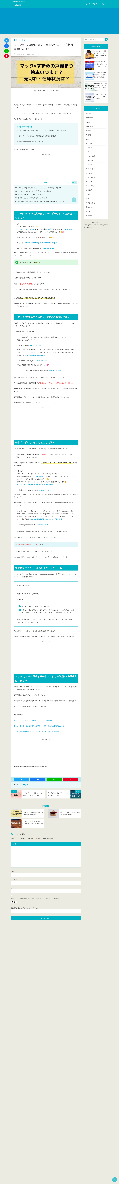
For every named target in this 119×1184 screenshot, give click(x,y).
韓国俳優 (89, 215)
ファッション (90, 177)
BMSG (88, 122)
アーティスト (90, 148)
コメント (16, 844)
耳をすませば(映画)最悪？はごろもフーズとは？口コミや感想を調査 (36, 731)
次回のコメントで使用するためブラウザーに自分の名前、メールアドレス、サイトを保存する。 (35, 898)
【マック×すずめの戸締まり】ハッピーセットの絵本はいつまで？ (40, 188)
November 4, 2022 (49, 248)
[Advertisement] (59, 21)
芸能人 (88, 211)
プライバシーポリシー (99, 4)
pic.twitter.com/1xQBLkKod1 (36, 355)
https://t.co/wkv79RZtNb (25, 484)
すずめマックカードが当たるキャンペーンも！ (33, 198)
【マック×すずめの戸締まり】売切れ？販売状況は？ (35, 191)
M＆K (18, 4)
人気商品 (89, 190)
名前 (13, 872)
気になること (90, 203)
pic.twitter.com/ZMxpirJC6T (51, 243)
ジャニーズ (89, 165)
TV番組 (88, 135)
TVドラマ (89, 131)
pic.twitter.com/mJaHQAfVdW (43, 484)
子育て (88, 194)
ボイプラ (89, 181)
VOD (87, 139)
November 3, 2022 (42, 361)
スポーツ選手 (90, 169)
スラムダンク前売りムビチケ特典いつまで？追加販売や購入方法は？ (37, 720)
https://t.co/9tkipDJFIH (37, 519)
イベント (89, 152)
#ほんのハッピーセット (26, 229)
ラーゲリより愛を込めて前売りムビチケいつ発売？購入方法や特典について (39, 726)
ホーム (88, 4)
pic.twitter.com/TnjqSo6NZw (54, 519)
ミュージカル (90, 186)
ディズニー (89, 173)
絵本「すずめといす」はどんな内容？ (30, 194)
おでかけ (89, 143)
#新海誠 (50, 229)
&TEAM (88, 114)
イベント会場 (90, 156)
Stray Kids (89, 126)
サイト (13, 888)
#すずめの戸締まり (38, 476)
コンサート (89, 160)
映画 (23, 40)
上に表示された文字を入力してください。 (25, 908)
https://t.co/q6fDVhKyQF (33, 243)
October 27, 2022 (45, 490)
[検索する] (106, 39)
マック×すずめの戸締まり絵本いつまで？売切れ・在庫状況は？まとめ (41, 201)
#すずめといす (67, 229)
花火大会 (89, 207)
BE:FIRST (89, 118)
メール (14, 880)
